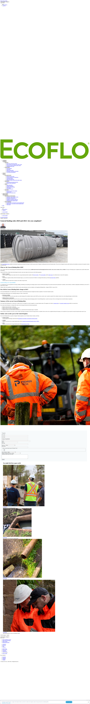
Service (4, 173)
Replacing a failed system (11, 197)
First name (3, 434)
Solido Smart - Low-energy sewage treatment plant (15, 203)
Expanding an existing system (11, 198)
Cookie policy (4, 651)
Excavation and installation (11, 172)
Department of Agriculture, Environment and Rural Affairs (27, 318)
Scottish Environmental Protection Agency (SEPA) (30, 321)
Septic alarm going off (10, 179)
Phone (3, 442)
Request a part (9, 191)
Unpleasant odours (10, 178)
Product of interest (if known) (6, 453)
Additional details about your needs (7, 454)
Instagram (4, 657)
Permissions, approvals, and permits (12, 171)
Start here (6, 162)
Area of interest (4, 452)
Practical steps (7, 167)
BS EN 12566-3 (36, 274)
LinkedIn (4, 658)
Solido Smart (50, 274)
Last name (3, 436)
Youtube (3, 659)
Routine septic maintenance (11, 183)
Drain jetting (9, 187)
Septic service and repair (6, 640)
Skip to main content (3, 0)
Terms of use (4, 648)
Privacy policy (4, 649)
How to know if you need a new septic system (14, 164)
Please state (3, 446)
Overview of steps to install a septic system (14, 165)
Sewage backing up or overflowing (12, 177)
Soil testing (8, 169)
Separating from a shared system (12, 200)
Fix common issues (8, 175)
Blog (3, 205)
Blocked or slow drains (10, 176)
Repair (6, 184)
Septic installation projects (6, 639)
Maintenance (7, 181)
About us (4, 5)
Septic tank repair (9, 185)
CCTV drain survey (10, 188)
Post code (3, 443)
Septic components (8, 201)
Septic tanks (9, 204)
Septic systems (5, 193)
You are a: (3, 445)
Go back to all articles (4, 217)
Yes (4, 449)
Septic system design (10, 170)
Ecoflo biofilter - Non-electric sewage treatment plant (15, 202)
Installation (4, 160)
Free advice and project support (12, 163)
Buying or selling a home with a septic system (14, 180)
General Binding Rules (5, 264)
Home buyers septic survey (11, 192)
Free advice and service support (12, 190)
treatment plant (56, 303)
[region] (45, 702)
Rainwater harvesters (5, 642)
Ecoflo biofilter (43, 274)
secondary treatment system (64, 303)
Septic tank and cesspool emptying (12, 182)
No (4, 450)
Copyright (4, 650)
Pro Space (4, 645)
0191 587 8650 (5, 215)
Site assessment (9, 168)
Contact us (5, 4)
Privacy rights (4, 653)
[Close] (88, 702)
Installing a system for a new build (12, 199)
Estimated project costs (10, 166)
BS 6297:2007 (53, 277)
